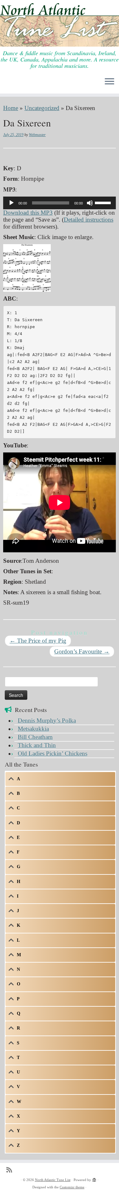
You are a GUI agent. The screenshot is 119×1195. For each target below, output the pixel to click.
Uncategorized (41, 108)
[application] (59, 203)
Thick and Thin (37, 745)
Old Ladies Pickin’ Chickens (52, 753)
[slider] (104, 202)
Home (10, 108)
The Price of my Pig (38, 640)
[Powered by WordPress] (94, 1179)
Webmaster (37, 135)
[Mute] (90, 203)
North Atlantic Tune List (52, 1180)
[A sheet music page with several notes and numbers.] (27, 267)
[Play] (11, 203)
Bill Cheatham (35, 737)
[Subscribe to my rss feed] (10, 1170)
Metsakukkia (33, 728)
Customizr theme (72, 1187)
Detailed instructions (88, 219)
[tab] (60, 779)
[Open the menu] (109, 82)
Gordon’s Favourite (81, 651)
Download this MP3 (28, 212)
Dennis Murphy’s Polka (47, 720)
